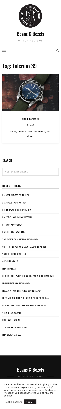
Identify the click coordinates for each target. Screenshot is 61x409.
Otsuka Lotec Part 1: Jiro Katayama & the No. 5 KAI (25, 305)
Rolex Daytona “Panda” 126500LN (17, 217)
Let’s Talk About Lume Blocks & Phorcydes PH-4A (25, 298)
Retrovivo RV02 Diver (12, 224)
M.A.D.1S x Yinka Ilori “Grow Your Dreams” (21, 290)
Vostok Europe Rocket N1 (14, 254)
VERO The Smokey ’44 (11, 312)
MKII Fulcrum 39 (30, 119)
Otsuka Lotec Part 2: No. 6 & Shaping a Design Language (28, 276)
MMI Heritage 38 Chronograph (16, 283)
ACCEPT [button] (30, 402)
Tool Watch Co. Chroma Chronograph (20, 239)
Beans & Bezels (30, 33)
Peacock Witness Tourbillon (15, 195)
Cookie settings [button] (13, 402)
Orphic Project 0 (10, 261)
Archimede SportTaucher (14, 202)
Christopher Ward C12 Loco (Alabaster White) (24, 246)
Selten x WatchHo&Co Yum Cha (16, 209)
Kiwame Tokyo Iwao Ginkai (14, 232)
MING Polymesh (9, 268)
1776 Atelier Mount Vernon (14, 327)
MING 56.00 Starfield (11, 334)
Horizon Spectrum (11, 320)
